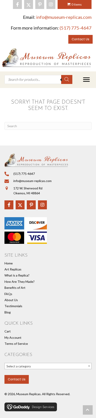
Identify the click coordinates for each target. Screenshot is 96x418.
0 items (76, 4)
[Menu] (86, 80)
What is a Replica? (16, 275)
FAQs (8, 294)
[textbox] (48, 366)
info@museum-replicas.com (64, 17)
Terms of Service (16, 343)
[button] (17, 4)
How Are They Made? (19, 281)
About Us (11, 300)
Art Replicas (12, 269)
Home (8, 263)
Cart (7, 331)
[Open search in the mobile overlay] (38, 79)
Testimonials (13, 306)
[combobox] (48, 366)
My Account (12, 337)
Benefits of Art (14, 287)
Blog (7, 312)
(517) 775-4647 (76, 27)
